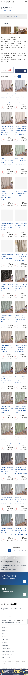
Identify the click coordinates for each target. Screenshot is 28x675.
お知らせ (4, 636)
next (22, 550)
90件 (25, 76)
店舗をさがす (5, 630)
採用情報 (9, 661)
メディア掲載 (5, 639)
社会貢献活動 (22, 661)
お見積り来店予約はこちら (8, 579)
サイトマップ (12, 664)
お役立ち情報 (5, 645)
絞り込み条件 (20, 71)
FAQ (3, 633)
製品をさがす (5, 627)
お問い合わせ (5, 664)
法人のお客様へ (15, 661)
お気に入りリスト (6, 657)
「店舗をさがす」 (20, 620)
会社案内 (5, 661)
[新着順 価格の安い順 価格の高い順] (8, 76)
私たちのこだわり (6, 648)
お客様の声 (4, 642)
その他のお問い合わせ (7, 591)
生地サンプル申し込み (7, 654)
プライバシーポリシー (20, 664)
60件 (22, 76)
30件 (19, 76)
